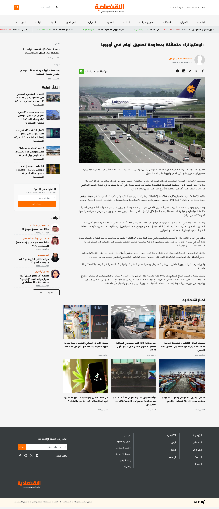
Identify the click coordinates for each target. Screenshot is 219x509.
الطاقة (126, 22)
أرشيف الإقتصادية (123, 447)
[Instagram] (25, 455)
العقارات (110, 22)
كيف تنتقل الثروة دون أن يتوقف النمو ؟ (34, 260)
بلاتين (53, 29)
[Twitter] (31, 455)
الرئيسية (201, 22)
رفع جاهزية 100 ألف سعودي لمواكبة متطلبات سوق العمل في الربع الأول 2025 (136, 346)
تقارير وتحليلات (146, 22)
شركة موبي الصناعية (142, 29)
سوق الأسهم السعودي (203, 29)
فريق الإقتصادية (124, 441)
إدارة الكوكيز (125, 460)
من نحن (127, 435)
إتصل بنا (127, 466)
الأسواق (184, 22)
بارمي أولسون (42, 271)
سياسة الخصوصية (123, 454)
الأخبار (53, 22)
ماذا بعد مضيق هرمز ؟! (35, 229)
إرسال (22, 447)
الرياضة (38, 22)
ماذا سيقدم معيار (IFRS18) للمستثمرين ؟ (32, 244)
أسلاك (10, 29)
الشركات (167, 22)
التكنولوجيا (91, 22)
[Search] (16, 7)
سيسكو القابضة (94, 29)
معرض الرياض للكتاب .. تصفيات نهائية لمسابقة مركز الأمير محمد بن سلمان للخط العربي (182, 346)
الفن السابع (71, 22)
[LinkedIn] (37, 455)
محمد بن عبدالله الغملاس (36, 238)
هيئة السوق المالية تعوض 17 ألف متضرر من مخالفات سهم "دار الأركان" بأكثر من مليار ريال (134, 401)
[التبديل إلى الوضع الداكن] (57, 7)
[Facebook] (20, 455)
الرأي (173, 442)
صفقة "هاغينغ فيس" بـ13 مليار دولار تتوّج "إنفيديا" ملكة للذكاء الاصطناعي (34, 279)
